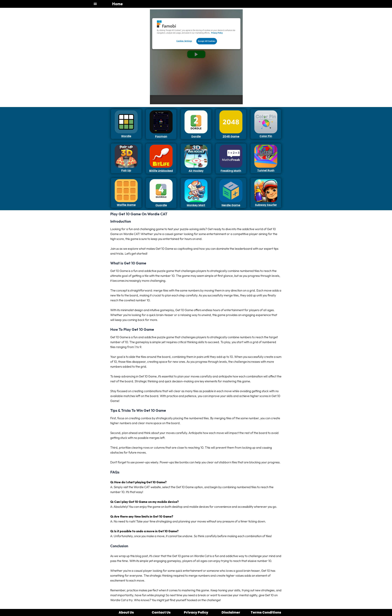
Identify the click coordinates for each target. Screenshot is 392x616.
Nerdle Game (231, 205)
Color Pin (266, 136)
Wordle (126, 136)
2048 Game (231, 136)
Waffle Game (126, 205)
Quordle (161, 205)
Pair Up (126, 170)
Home (117, 3)
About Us (126, 612)
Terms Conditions (266, 612)
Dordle (196, 136)
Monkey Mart (196, 205)
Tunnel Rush (265, 170)
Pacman (161, 136)
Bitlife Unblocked (161, 171)
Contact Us (161, 612)
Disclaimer (231, 612)
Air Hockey (196, 171)
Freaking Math (231, 171)
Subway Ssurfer (266, 205)
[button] (95, 3)
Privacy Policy (196, 612)
